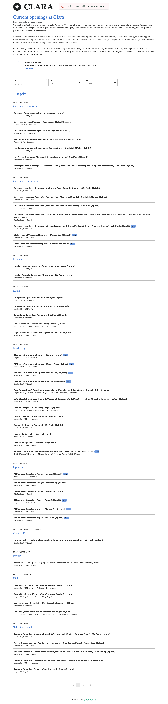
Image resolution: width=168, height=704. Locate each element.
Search (18, 81)
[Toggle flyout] (79, 82)
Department (55, 81)
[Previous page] (73, 685)
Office (88, 81)
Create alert (29, 68)
